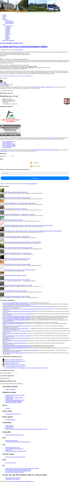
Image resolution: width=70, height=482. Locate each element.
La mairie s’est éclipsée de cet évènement (13, 359)
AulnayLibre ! (8, 450)
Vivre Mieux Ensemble (10, 419)
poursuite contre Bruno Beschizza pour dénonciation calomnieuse (45, 149)
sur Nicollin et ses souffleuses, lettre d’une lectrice (15, 340)
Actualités (7, 26)
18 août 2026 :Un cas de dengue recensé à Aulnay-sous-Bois (17, 264)
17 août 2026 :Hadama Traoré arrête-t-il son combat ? (15, 290)
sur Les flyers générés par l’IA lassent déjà (15, 302)
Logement (16, 43)
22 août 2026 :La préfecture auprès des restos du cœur (15, 192)
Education (7, 30)
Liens (4, 24)
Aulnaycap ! (8, 408)
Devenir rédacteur (9, 23)
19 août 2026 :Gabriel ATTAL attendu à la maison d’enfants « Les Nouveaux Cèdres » (22, 242)
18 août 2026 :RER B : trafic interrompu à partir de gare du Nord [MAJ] (19, 269)
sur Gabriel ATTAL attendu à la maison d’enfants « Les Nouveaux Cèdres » (21, 304)
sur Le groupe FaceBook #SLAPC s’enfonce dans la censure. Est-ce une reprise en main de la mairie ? (29, 306)
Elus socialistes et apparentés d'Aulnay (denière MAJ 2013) (18, 469)
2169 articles (5, 84)
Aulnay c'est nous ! (9, 425)
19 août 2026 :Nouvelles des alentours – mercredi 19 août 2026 (17, 253)
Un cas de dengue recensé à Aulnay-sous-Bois (14, 366)
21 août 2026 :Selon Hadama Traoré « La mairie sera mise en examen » (19, 214)
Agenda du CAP (9, 396)
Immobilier (9, 43)
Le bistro (5, 16)
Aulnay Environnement (10, 389)
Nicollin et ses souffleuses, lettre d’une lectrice (14, 364)
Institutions (7, 31)
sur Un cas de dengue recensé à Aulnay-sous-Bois (18, 313)
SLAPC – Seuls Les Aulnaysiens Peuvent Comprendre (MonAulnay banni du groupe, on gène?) (26, 429)
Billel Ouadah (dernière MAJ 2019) (13, 477)
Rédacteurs (5, 19)
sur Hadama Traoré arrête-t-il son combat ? (15, 322)
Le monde (5, 75)
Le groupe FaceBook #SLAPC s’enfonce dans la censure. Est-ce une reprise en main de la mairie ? (25, 367)
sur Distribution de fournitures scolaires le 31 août (18, 311)
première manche (3, 151)
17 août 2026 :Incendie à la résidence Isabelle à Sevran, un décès (18, 285)
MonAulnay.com (9, 427)
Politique (7, 33)
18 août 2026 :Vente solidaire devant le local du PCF (15, 275)
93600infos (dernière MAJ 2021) (12, 447)
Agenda (7, 39)
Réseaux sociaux (9, 25)
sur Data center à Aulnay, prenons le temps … (16, 328)
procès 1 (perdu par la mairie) (9, 141)
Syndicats (7, 36)
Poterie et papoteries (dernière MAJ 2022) (14, 434)
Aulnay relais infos (9, 426)
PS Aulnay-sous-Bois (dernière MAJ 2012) (14, 472)
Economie (7, 29)
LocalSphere (8, 34)
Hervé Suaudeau (9, 20)
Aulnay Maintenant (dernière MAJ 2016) (14, 448)
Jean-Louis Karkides (9, 22)
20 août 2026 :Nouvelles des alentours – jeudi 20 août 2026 (17, 236)
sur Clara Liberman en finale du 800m (13, 323)
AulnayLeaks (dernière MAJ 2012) (13, 413)
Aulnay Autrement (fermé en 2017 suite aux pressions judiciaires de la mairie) (22, 468)
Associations (8, 28)
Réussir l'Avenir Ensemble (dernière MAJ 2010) (15, 451)
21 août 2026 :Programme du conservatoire (13, 219)
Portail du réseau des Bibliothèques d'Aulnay (15, 400)
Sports (6, 35)
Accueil (4, 14)
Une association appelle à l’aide (11, 362)
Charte (4, 17)
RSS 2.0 (18, 88)
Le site (4, 18)
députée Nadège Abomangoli (11, 440)
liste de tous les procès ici (49, 137)
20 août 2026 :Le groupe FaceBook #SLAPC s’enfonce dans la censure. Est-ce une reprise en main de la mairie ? (28, 225)
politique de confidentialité (31, 183)
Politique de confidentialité (8, 40)
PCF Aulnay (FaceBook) (10, 462)
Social (21, 43)
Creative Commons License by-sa (18, 481)
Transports (7, 37)
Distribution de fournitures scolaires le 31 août (14, 361)
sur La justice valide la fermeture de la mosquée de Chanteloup (20, 350)
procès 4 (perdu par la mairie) (9, 145)
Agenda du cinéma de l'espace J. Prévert (14, 397)
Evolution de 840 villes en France (13, 75)
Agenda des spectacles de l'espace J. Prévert (14, 395)
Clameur (60, 52)
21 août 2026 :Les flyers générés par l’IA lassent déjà (15, 208)
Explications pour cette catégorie (12, 479)
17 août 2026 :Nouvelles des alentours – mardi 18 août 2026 (17, 279)
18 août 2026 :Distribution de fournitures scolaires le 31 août (17, 258)
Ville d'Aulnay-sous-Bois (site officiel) (13, 401)
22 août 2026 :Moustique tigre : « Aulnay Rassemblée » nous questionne (19, 203)
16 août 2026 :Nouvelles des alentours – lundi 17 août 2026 (17, 296)
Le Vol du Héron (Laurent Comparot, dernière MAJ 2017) (18, 470)
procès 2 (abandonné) (7, 142)
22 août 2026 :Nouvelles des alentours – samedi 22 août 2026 (17, 197)
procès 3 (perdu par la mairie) (9, 143)
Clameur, (22, 75)
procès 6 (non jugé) (7, 147)
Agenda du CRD (9, 398)
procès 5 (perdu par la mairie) (9, 146)
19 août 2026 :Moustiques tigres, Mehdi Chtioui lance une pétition (18, 247)
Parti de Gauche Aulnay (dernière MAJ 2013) (15, 456)
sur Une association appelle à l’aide (15, 346)
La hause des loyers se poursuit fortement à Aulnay (24, 46)
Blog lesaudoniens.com (28, 75)
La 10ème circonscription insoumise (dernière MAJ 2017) (17, 441)
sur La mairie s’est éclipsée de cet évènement (16, 326)
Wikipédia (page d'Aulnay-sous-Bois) (13, 402)
